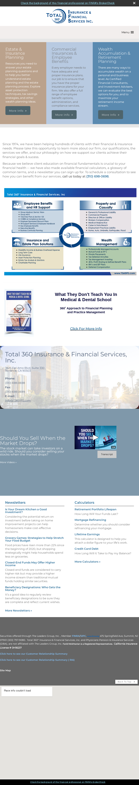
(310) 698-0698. (97, 176)
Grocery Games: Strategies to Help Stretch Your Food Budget (34, 539)
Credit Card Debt (86, 548)
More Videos (8, 462)
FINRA (76, 635)
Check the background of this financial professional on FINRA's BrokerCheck (68, 3)
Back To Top (125, 681)
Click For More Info (86, 329)
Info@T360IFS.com (18, 400)
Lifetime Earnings (87, 534)
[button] (128, 32)
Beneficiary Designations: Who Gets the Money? (33, 589)
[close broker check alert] (134, 3)
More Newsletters (18, 610)
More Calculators (88, 561)
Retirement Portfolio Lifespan (95, 509)
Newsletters (15, 502)
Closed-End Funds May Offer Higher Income (30, 564)
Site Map (5, 670)
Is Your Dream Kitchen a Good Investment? (26, 511)
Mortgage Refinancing (90, 520)
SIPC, (83, 635)
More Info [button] (16, 110)
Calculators (84, 502)
